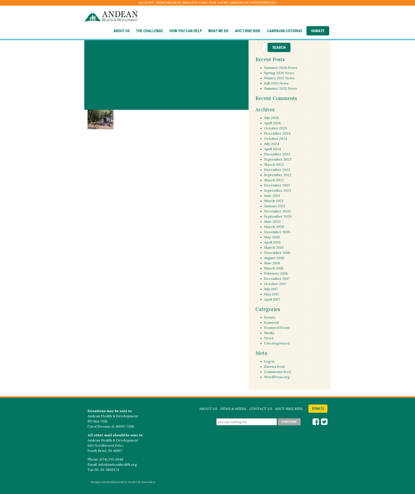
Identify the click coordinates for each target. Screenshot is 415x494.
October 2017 (275, 284)
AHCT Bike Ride (247, 31)
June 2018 (272, 263)
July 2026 (271, 118)
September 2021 (277, 190)
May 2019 (272, 237)
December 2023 (277, 154)
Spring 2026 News (279, 73)
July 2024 (271, 144)
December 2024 (277, 133)
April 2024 (272, 149)
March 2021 (273, 201)
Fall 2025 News (276, 83)
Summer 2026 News (280, 67)
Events (269, 317)
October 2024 (275, 138)
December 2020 (277, 211)
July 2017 (271, 289)
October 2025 (275, 128)
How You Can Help (185, 31)
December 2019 (277, 232)
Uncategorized (276, 343)
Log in (269, 361)
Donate (317, 31)
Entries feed (274, 366)
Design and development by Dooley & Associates (123, 482)
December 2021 (277, 185)
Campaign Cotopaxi (284, 31)
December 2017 (277, 278)
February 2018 (276, 273)
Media (269, 333)
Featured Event (277, 327)
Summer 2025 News (280, 88)
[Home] (111, 16)
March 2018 (273, 268)
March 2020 (274, 227)
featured (271, 322)
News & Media (233, 408)
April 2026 (272, 123)
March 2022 (274, 180)
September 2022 (277, 175)
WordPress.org (277, 377)
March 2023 (274, 164)
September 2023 (277, 159)
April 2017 (272, 299)
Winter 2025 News (279, 78)
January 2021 (274, 206)
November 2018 (277, 252)
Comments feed (277, 372)
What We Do (218, 31)
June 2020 (272, 221)
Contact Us (260, 408)
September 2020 (278, 216)
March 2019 (274, 247)
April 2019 (272, 242)
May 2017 (271, 294)
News (268, 338)
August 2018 (274, 258)
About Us (121, 31)
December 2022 (277, 169)
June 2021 (272, 195)
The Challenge (149, 31)
